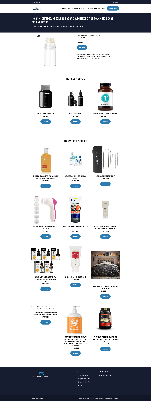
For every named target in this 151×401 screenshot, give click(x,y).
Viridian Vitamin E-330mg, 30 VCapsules (105, 114)
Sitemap (116, 398)
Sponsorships (65, 8)
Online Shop (113, 8)
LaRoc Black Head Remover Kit (105, 176)
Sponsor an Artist (78, 8)
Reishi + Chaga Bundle (75, 114)
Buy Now (82, 47)
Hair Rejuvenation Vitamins (45, 114)
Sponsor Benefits (94, 8)
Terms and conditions (97, 398)
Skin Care (98, 35)
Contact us (86, 398)
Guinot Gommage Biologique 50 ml (75, 277)
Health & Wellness (89, 35)
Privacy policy (108, 398)
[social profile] (39, 2)
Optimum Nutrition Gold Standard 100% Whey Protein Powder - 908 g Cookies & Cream (105, 339)
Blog (103, 8)
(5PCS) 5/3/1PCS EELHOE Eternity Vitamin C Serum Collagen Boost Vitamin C (45, 279)
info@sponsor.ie (114, 2)
